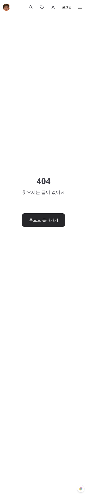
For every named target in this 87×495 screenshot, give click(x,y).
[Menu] (80, 7)
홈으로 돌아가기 (43, 220)
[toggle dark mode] (53, 7)
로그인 (66, 7)
